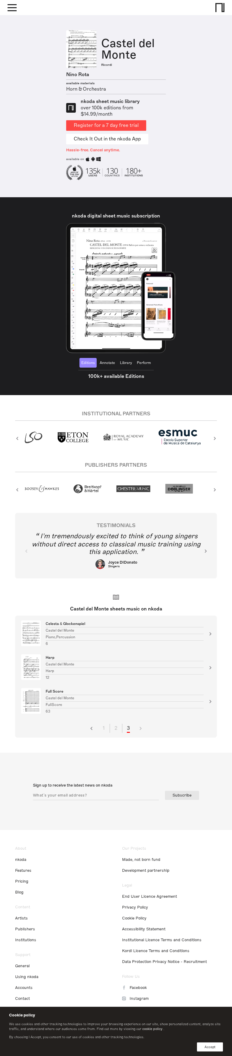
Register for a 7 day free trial (106, 125)
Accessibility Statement (144, 929)
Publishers (25, 929)
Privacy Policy (135, 907)
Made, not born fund (141, 859)
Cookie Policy (134, 918)
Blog (19, 892)
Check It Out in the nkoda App (107, 139)
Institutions (25, 940)
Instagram (139, 998)
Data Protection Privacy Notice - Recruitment (164, 961)
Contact (22, 998)
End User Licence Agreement (149, 896)
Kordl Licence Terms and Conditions (155, 950)
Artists (21, 918)
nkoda (20, 859)
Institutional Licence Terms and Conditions (161, 940)
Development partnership (145, 870)
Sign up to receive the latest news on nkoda (72, 785)
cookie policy (152, 1029)
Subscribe (182, 795)
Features (23, 870)
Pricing (21, 881)
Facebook (138, 987)
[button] (17, 438)
